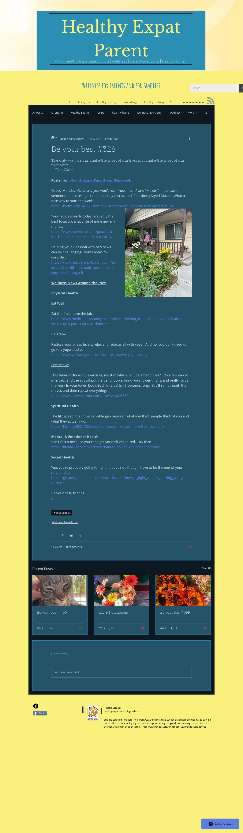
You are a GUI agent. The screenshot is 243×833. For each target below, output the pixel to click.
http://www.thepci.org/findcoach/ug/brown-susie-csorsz (174, 726)
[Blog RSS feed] (211, 101)
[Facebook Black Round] (35, 706)
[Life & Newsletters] (121, 590)
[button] (206, 112)
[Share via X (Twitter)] (62, 535)
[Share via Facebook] (53, 535)
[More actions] (189, 138)
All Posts (37, 112)
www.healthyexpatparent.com (82, 61)
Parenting (56, 112)
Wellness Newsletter (150, 112)
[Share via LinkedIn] (71, 535)
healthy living (120, 112)
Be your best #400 (52, 613)
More (191, 112)
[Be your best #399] (183, 590)
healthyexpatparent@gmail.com (122, 711)
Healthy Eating (79, 112)
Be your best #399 (175, 613)
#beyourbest (62, 512)
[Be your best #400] (59, 590)
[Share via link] (81, 535)
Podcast (175, 112)
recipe (100, 112)
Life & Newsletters (113, 613)
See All (206, 568)
